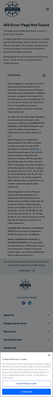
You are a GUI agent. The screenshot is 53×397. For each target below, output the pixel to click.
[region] (26, 374)
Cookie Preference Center (26, 383)
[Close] (49, 355)
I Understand (26, 392)
